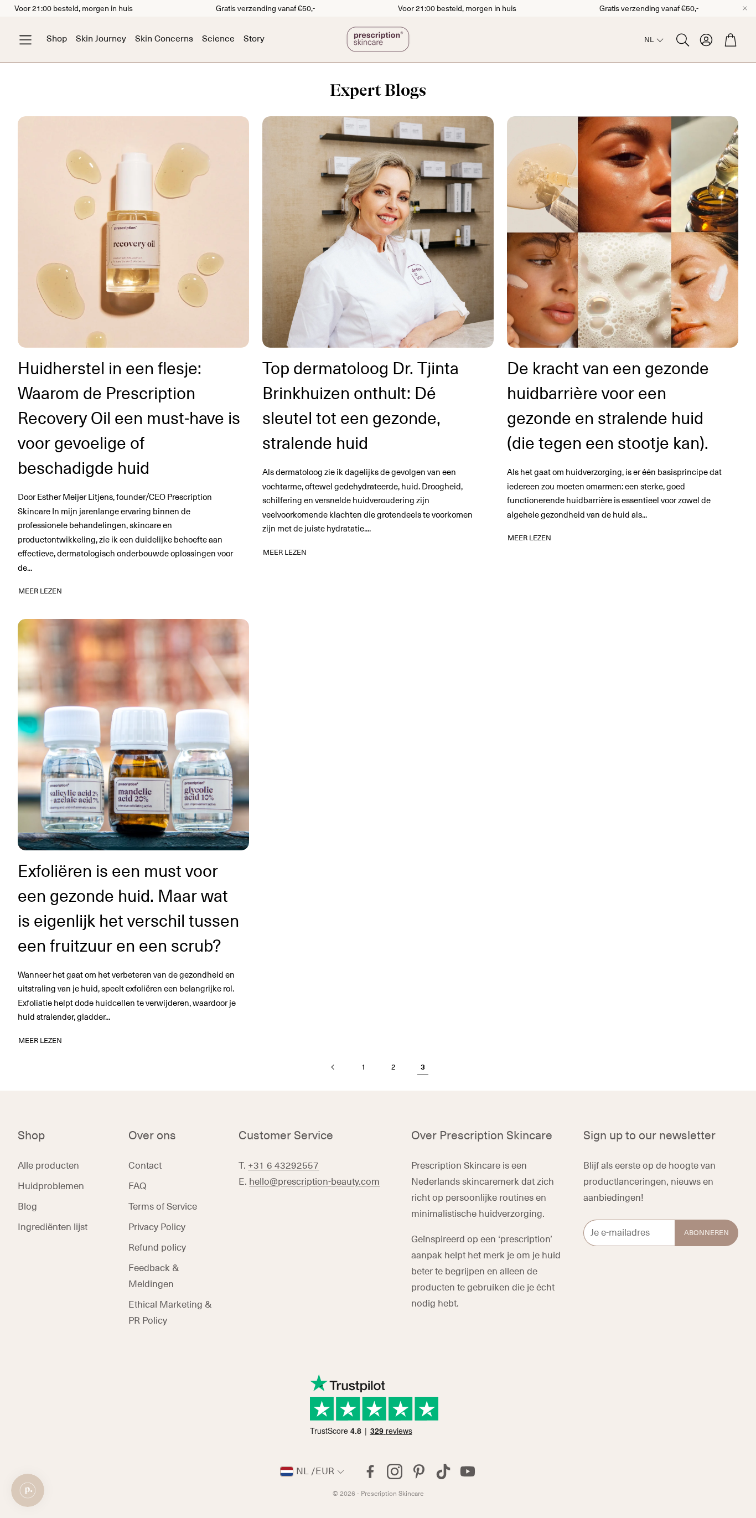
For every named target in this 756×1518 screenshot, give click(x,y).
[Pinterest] (419, 1471)
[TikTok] (443, 1471)
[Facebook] (370, 1471)
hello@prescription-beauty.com (314, 1182)
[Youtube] (467, 1471)
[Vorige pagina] (333, 1067)
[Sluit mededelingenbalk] (745, 8)
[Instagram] (394, 1471)
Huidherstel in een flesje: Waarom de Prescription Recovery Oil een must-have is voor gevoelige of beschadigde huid (129, 418)
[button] (25, 39)
